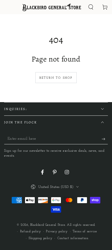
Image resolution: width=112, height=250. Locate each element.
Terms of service (85, 231)
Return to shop (56, 78)
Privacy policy (56, 231)
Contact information (72, 238)
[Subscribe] (105, 139)
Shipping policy (40, 238)
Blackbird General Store (47, 225)
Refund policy (30, 231)
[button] (91, 7)
